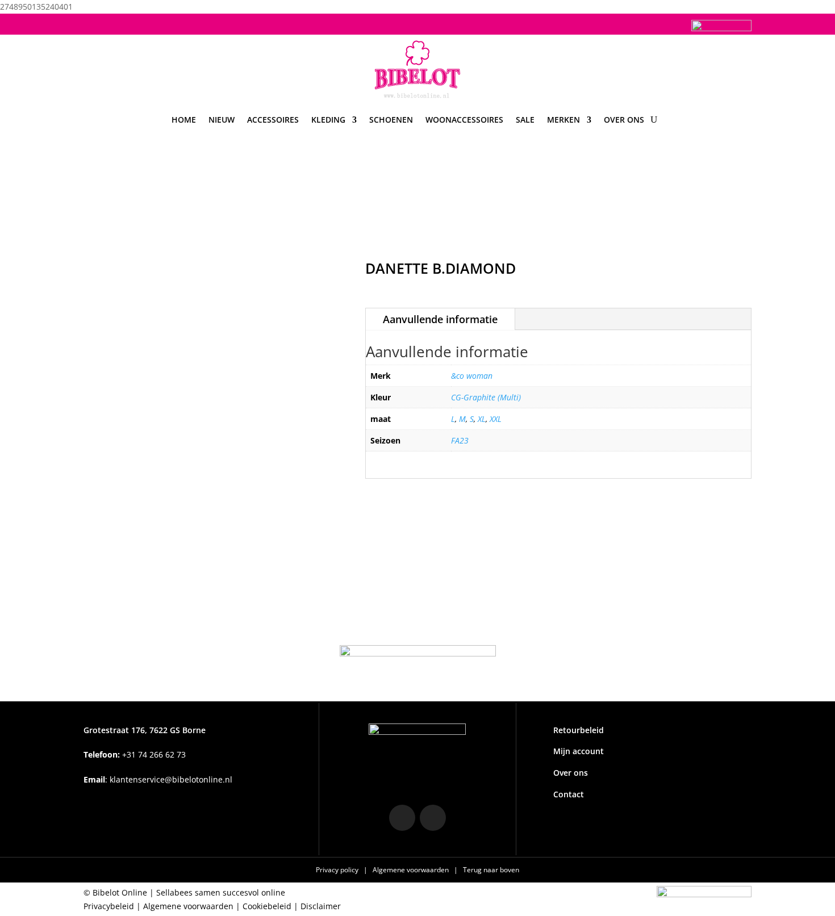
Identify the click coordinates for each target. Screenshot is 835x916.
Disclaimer (320, 906)
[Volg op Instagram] (93, 23)
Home (184, 119)
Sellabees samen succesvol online (220, 892)
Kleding (328, 119)
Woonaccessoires (464, 119)
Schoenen (391, 119)
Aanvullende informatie (440, 319)
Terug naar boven (491, 870)
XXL (496, 418)
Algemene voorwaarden (411, 870)
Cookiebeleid (267, 906)
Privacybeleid (109, 906)
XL (482, 418)
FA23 (460, 440)
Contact (568, 794)
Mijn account (578, 751)
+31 (135, 754)
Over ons (624, 119)
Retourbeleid (578, 730)
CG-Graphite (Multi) (486, 397)
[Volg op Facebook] (115, 23)
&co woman (471, 375)
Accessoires (273, 119)
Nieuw (221, 119)
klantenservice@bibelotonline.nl (171, 779)
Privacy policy (338, 870)
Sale (525, 119)
